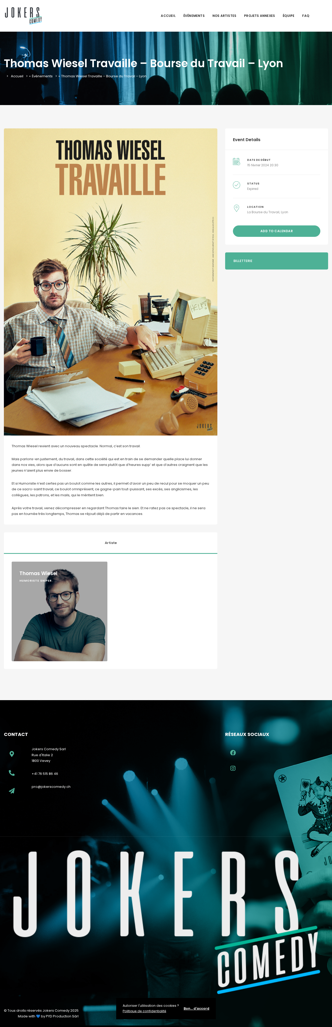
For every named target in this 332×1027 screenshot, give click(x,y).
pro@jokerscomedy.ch (51, 786)
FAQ (305, 15)
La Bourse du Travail (263, 212)
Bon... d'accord (196, 1008)
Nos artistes (224, 15)
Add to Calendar (276, 231)
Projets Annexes (259, 15)
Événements (194, 15)
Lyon (284, 212)
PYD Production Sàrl (62, 1016)
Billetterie (242, 260)
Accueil (168, 15)
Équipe (288, 15)
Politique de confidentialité (144, 1011)
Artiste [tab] (111, 542)
